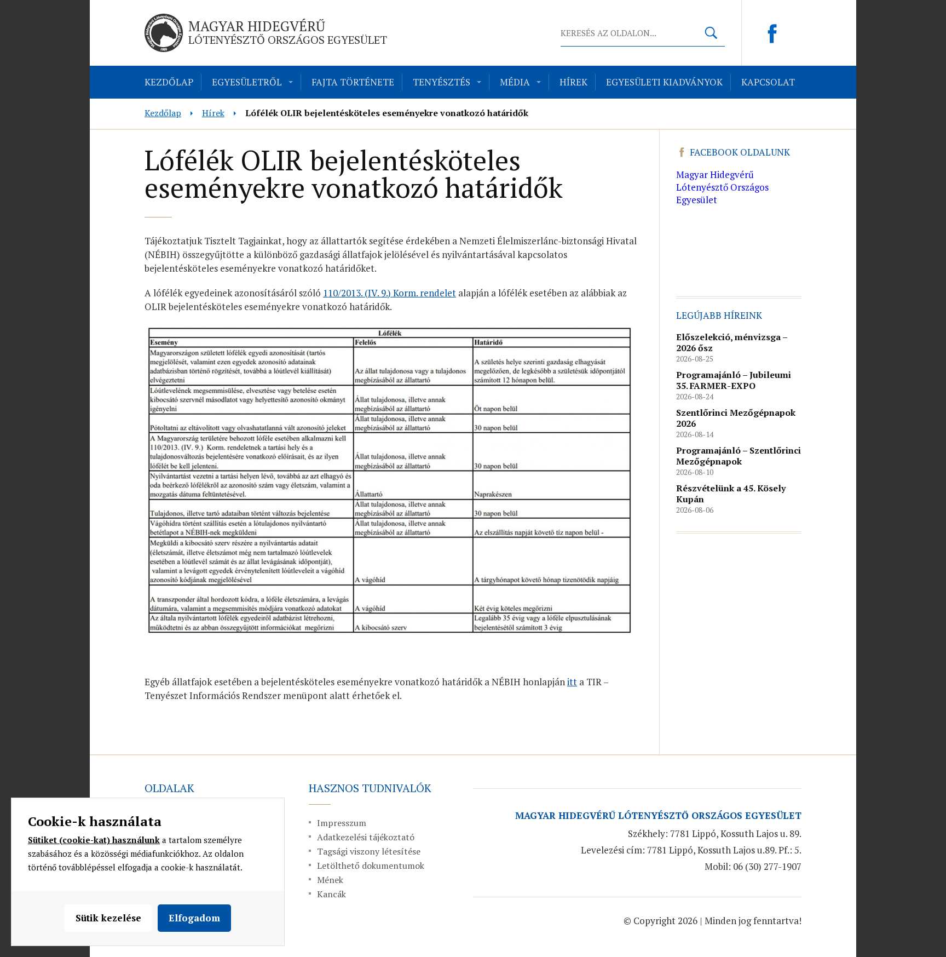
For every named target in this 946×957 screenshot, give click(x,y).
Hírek (573, 82)
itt (572, 681)
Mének (330, 880)
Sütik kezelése (108, 918)
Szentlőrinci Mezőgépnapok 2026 (735, 418)
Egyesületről (247, 82)
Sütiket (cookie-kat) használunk (94, 839)
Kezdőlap (169, 82)
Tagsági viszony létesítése (368, 851)
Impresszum (341, 823)
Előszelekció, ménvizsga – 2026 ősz (731, 342)
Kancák (331, 894)
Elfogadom (194, 918)
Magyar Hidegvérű (287, 32)
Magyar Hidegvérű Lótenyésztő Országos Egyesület (722, 187)
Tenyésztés (441, 82)
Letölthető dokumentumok (370, 865)
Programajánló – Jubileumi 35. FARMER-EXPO (733, 380)
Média (515, 82)
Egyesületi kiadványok (664, 82)
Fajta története (353, 82)
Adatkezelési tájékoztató (365, 837)
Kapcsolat (768, 82)
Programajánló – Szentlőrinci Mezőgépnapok (738, 456)
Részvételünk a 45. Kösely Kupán (731, 494)
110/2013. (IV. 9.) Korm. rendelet (389, 292)
